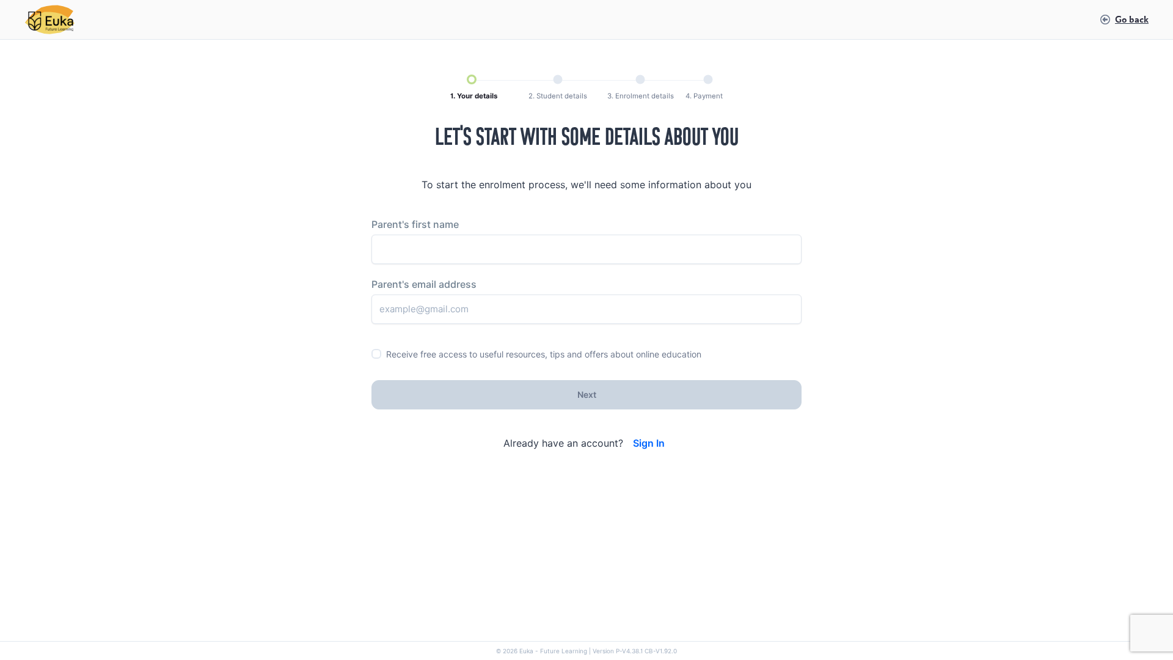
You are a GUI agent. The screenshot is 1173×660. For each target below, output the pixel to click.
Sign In (649, 443)
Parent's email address (424, 284)
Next (586, 395)
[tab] (473, 88)
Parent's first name (415, 224)
